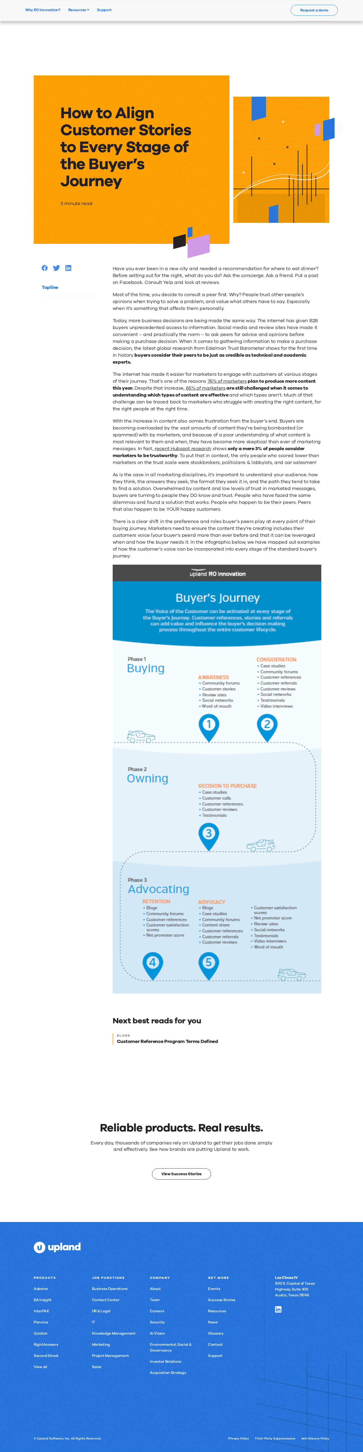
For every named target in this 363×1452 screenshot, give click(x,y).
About (155, 1288)
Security (157, 1322)
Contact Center (106, 1299)
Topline (50, 287)
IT (93, 1322)
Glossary (215, 1333)
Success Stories (221, 1299)
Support (215, 1355)
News (213, 1322)
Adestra (41, 1288)
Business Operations (110, 1288)
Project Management (110, 1355)
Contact (215, 1344)
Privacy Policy (238, 1438)
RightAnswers (46, 1344)
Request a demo (314, 10)
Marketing (101, 1344)
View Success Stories (181, 1174)
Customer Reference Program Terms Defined (167, 1041)
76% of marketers (227, 381)
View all (40, 1366)
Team (155, 1299)
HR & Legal (101, 1311)
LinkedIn (278, 1309)
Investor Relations (165, 1361)
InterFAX (41, 1311)
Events (214, 1288)
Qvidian (41, 1333)
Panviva (41, 1322)
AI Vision (157, 1333)
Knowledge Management (114, 1333)
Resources (77, 10)
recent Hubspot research (183, 448)
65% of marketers (206, 388)
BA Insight (43, 1299)
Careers (157, 1311)
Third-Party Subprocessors (275, 1438)
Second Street (46, 1355)
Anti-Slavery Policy (315, 1438)
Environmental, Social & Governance (170, 1347)
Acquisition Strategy (168, 1372)
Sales (97, 1366)
